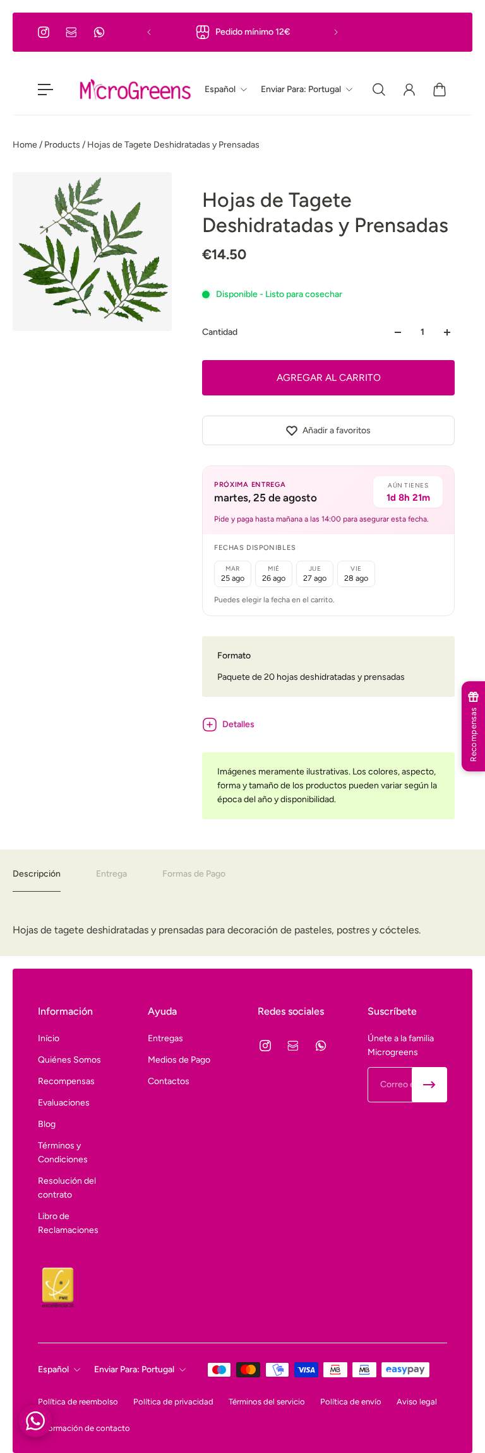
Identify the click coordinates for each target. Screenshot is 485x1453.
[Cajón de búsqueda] (379, 89)
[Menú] (45, 89)
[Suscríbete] (429, 1084)
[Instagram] (43, 32)
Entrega (111, 873)
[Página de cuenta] (409, 89)
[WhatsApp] (99, 32)
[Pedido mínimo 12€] (242, 32)
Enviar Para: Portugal (134, 1369)
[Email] (71, 32)
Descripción (37, 873)
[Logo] (135, 89)
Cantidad (219, 332)
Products (63, 144)
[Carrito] (439, 89)
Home (26, 144)
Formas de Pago (193, 873)
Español (53, 1369)
